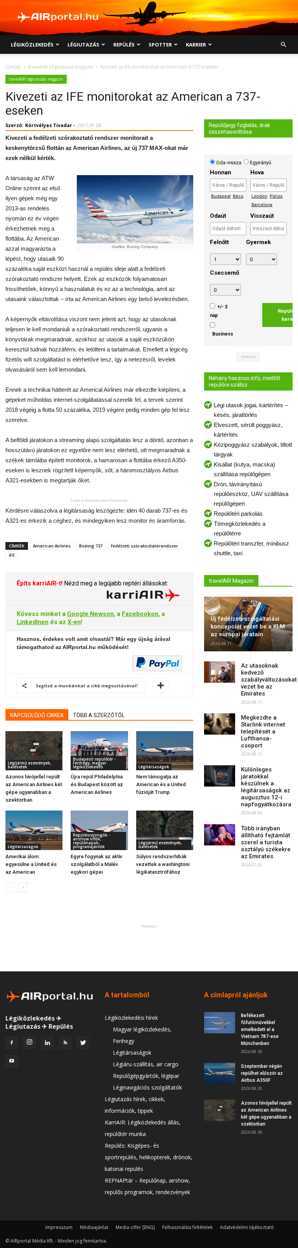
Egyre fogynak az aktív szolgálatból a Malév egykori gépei (96, 864)
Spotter (160, 44)
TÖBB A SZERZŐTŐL (99, 715)
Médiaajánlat (94, 1227)
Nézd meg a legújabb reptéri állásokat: (115, 583)
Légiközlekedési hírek (131, 1017)
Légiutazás (83, 44)
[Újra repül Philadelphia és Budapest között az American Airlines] (99, 750)
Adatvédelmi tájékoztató (247, 1227)
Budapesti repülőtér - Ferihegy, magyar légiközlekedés (94, 762)
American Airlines (52, 546)
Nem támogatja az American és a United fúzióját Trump (161, 784)
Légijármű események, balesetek (29, 764)
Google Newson (90, 614)
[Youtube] (11, 1061)
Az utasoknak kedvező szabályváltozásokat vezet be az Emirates (269, 679)
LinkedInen (33, 622)
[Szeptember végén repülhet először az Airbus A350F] (219, 1073)
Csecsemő (224, 272)
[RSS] (65, 1043)
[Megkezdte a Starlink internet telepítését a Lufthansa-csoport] (219, 724)
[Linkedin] (47, 1043)
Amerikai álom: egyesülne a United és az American (31, 864)
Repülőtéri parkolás (238, 513)
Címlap (13, 67)
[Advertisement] (149, 947)
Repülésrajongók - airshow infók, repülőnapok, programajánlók (91, 840)
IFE (12, 555)
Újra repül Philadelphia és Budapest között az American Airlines (97, 784)
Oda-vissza (229, 162)
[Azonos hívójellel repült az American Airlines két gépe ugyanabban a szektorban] (33, 750)
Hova (257, 172)
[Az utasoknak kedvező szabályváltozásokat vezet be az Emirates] (219, 672)
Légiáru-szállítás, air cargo (145, 1064)
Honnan (220, 172)
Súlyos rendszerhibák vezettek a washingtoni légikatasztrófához (162, 864)
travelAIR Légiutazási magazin (60, 67)
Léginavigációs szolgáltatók (147, 1087)
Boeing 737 (90, 546)
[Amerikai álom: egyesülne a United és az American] (33, 830)
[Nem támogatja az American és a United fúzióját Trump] (164, 750)
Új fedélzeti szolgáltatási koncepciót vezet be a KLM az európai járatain (248, 626)
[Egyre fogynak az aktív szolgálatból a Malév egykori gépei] (99, 830)
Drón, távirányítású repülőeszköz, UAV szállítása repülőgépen (251, 494)
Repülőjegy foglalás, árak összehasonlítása (239, 128)
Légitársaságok (154, 766)
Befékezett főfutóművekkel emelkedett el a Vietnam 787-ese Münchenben (260, 1029)
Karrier (196, 44)
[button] (283, 44)
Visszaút (262, 215)
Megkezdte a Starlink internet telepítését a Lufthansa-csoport (263, 731)
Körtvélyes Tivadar (48, 125)
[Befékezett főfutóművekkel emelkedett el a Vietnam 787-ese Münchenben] (219, 1022)
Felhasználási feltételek (187, 1227)
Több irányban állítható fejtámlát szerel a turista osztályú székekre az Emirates (266, 842)
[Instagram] (29, 1042)
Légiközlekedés (32, 44)
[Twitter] (83, 1043)
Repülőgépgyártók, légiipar (146, 1075)
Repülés (124, 44)
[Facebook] (11, 1043)
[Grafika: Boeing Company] (134, 209)
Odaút (218, 215)
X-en (74, 622)
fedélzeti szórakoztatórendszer (144, 546)
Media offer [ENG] (135, 1227)
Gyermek (258, 242)
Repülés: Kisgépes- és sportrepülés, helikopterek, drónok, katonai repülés (148, 1157)
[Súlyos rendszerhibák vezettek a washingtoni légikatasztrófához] (164, 830)
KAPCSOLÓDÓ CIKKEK (37, 715)
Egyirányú (260, 162)
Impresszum (59, 1227)
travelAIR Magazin (231, 581)
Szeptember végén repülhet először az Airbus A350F (262, 1073)
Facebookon (140, 614)
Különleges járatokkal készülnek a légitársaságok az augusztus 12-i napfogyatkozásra (266, 787)
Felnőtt (219, 242)
